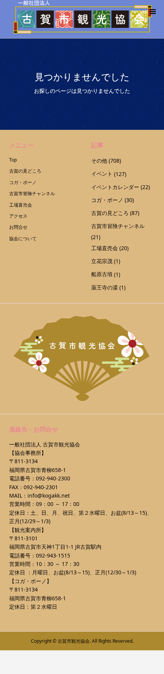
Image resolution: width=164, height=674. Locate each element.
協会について (23, 238)
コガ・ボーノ (23, 182)
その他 (99, 160)
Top (13, 160)
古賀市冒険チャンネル (32, 193)
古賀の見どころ (25, 171)
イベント (102, 173)
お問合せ (18, 227)
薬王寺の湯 (104, 287)
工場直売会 (20, 205)
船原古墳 (102, 274)
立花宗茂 (102, 261)
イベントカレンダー (115, 187)
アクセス (18, 216)
